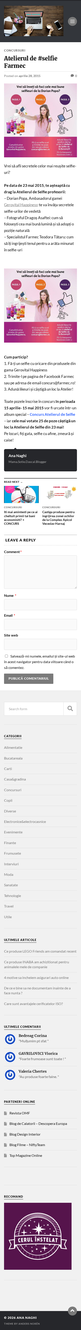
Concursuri (14, 50)
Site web (11, 635)
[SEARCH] (70, 709)
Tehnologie (12, 895)
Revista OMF (19, 1113)
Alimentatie (13, 747)
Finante (10, 843)
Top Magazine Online (25, 1155)
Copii (8, 800)
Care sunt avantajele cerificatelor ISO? (33, 1003)
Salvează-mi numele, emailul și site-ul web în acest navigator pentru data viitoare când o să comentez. (39, 662)
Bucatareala (13, 758)
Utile (8, 917)
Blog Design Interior (24, 1134)
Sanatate (11, 885)
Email (9, 615)
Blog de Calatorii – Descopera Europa (38, 1123)
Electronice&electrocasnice (25, 821)
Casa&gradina (15, 779)
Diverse (10, 811)
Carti (8, 768)
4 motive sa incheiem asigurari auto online (36, 977)
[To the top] (72, 1311)
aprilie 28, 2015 (29, 76)
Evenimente (13, 832)
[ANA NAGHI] (33, 34)
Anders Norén (29, 1323)
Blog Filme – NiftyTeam (27, 1145)
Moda (8, 874)
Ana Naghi (18, 455)
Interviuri (11, 864)
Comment (13, 552)
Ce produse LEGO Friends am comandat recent (40, 951)
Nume (10, 595)
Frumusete (12, 853)
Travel (9, 906)
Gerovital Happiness (20, 204)
